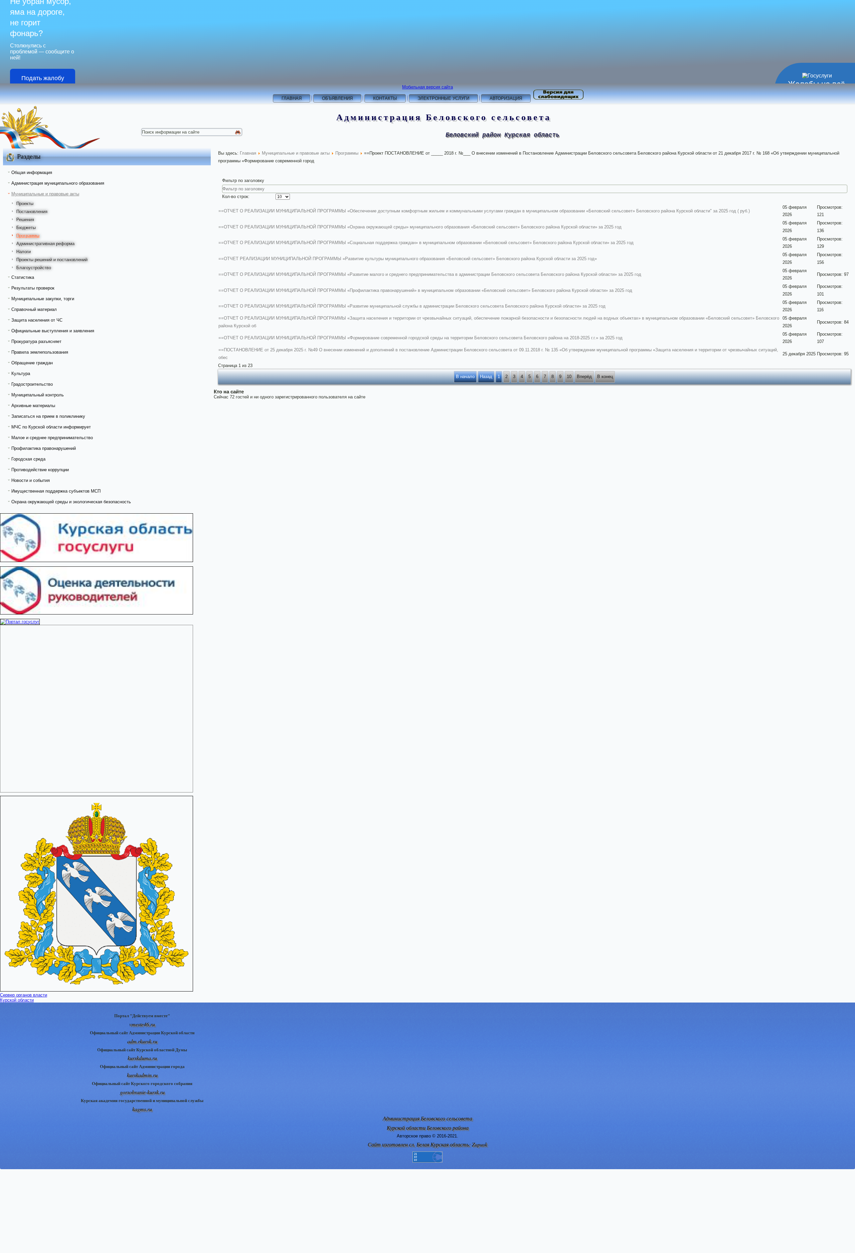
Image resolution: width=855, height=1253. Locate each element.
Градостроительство (32, 384)
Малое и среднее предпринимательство (52, 437)
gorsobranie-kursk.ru (142, 1091)
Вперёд (584, 376)
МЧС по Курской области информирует (51, 426)
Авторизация (506, 98)
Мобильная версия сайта (427, 87)
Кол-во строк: (235, 196)
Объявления (337, 98)
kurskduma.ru (142, 1057)
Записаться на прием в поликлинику (48, 416)
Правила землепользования (39, 352)
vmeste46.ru (142, 1024)
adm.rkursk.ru (142, 1041)
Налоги (23, 251)
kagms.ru (142, 1108)
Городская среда (28, 459)
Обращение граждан (32, 362)
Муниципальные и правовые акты (45, 193)
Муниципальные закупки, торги (42, 298)
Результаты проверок (32, 288)
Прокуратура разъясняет (36, 341)
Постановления (31, 211)
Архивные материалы (33, 405)
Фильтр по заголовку (244, 180)
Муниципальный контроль (37, 394)
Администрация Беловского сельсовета (443, 117)
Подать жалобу (42, 78)
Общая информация (31, 172)
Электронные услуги (443, 98)
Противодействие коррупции (40, 469)
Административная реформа (45, 243)
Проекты (24, 203)
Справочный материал (34, 309)
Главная (292, 98)
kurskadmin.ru (142, 1074)
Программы (27, 235)
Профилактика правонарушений (43, 448)
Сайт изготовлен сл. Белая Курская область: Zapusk (427, 1144)
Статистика (22, 277)
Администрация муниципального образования (57, 183)
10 (569, 376)
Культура (20, 373)
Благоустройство (33, 267)
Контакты (385, 98)
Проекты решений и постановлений (52, 259)
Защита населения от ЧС (36, 320)
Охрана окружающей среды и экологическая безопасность (71, 501)
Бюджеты (26, 227)
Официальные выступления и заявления (52, 330)
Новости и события (30, 480)
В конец (605, 376)
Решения (25, 219)
